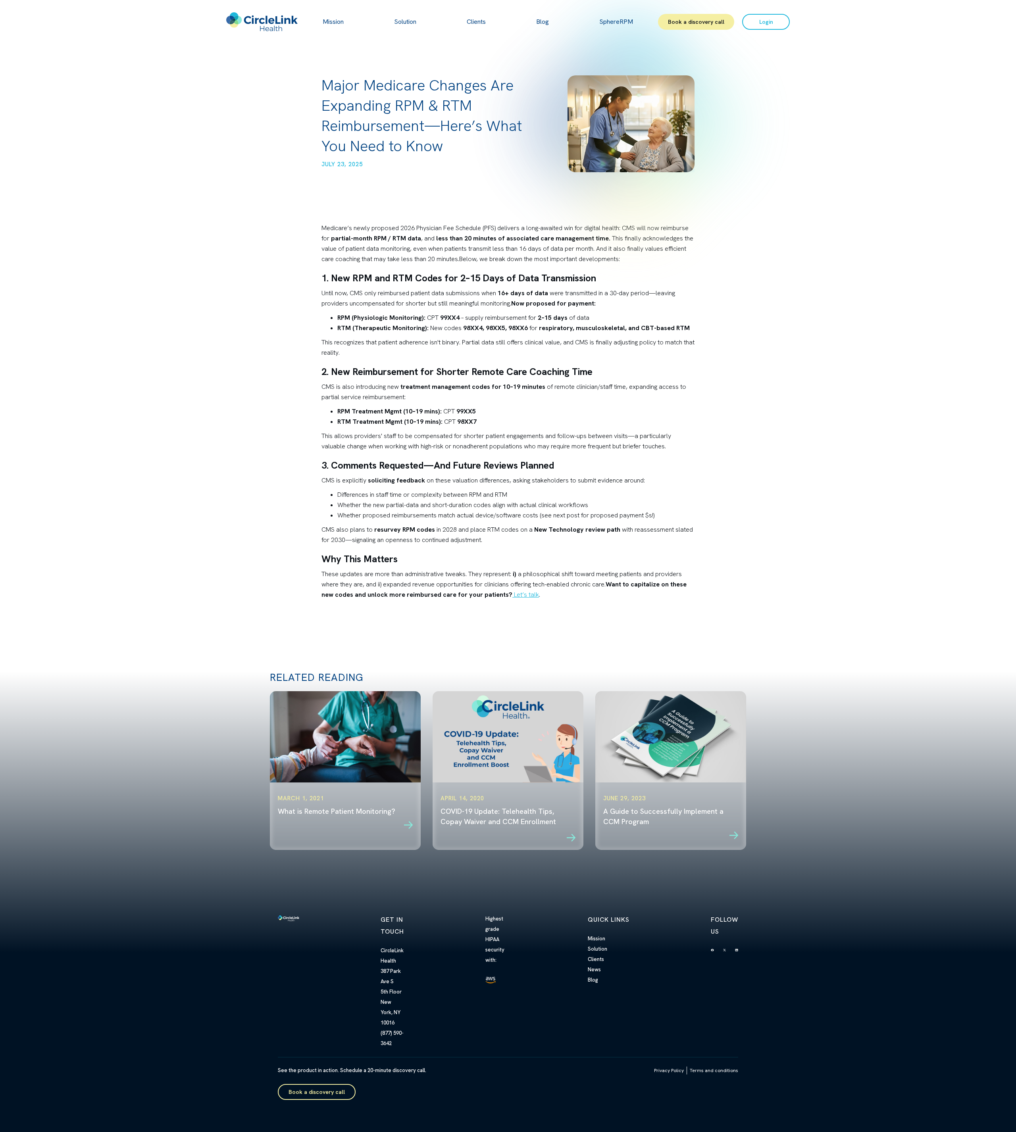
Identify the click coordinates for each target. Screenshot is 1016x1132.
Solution (405, 21)
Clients (476, 21)
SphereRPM (616, 21)
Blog (542, 21)
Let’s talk (525, 594)
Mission (333, 21)
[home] (262, 22)
